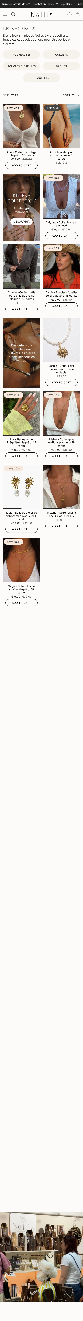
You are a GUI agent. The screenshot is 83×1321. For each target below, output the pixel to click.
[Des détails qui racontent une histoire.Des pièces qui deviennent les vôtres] (21, 353)
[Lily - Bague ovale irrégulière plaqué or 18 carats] (21, 413)
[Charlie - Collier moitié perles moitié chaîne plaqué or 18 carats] (21, 266)
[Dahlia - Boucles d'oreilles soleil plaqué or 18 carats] (61, 266)
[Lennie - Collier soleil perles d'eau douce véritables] (61, 340)
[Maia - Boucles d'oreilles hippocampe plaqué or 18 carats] (21, 487)
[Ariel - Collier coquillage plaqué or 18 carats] (21, 126)
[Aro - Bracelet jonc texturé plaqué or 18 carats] (61, 126)
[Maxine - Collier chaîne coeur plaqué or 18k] (61, 487)
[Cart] (78, 14)
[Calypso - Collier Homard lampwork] (61, 196)
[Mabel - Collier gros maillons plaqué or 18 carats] (61, 413)
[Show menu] (5, 14)
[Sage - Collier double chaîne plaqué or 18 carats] (21, 560)
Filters (12, 95)
